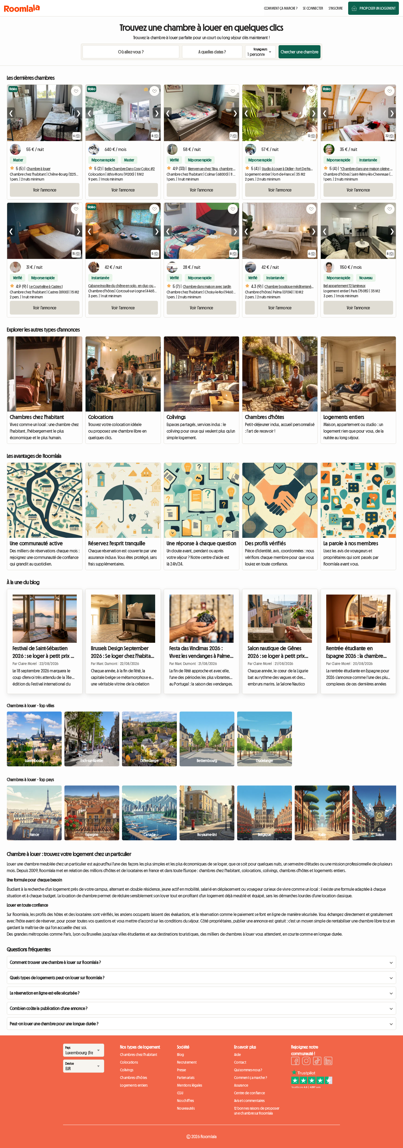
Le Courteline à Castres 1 (46, 287)
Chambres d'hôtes (264, 417)
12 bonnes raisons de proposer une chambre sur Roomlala (256, 1110)
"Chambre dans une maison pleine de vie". (370, 169)
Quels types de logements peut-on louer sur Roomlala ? (57, 977)
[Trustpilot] (311, 1087)
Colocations (100, 417)
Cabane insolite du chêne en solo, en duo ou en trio (125, 286)
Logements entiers (343, 417)
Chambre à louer (38, 169)
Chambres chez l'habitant (37, 417)
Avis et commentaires (249, 1101)
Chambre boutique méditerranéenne (292, 287)
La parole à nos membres (350, 543)
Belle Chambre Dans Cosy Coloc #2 (130, 169)
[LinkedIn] (328, 1062)
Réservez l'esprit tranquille (116, 543)
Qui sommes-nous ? (248, 1070)
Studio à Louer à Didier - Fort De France (289, 169)
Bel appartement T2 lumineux (344, 286)
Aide (237, 1054)
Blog (180, 1054)
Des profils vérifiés (265, 543)
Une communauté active (36, 543)
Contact (240, 1062)
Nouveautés (186, 1108)
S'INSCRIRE (336, 8)
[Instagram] (306, 1062)
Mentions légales (189, 1085)
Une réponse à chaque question (201, 543)
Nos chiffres (185, 1101)
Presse (181, 1070)
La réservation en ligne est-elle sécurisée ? (45, 993)
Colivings (176, 417)
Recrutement (187, 1062)
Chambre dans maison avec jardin (207, 287)
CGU (180, 1093)
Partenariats (185, 1078)
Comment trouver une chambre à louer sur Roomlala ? (55, 962)
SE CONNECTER (313, 8)
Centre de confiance (249, 1093)
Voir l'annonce (44, 190)
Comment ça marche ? (250, 1078)
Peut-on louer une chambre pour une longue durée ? (54, 1023)
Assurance (241, 1085)
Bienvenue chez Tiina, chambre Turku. (214, 169)
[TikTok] (317, 1062)
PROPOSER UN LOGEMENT (378, 8)
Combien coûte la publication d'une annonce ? (48, 1008)
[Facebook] (295, 1062)
